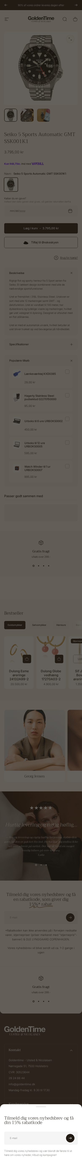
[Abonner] (70, 1138)
